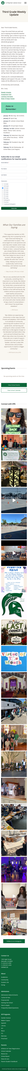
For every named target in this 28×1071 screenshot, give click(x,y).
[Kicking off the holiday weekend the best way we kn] (14, 527)
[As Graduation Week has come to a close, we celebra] (14, 474)
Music (3, 1031)
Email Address (5, 162)
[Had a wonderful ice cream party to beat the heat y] (14, 738)
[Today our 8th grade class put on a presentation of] (14, 685)
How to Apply (5, 1005)
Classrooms (4, 181)
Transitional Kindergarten (10, 204)
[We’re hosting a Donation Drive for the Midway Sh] (14, 579)
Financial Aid (5, 1000)
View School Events (14, 385)
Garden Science (6, 1018)
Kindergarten (7, 200)
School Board (5, 1056)
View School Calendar (14, 390)
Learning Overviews (7, 96)
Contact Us (4, 967)
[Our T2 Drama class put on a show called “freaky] (14, 790)
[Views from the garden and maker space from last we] (14, 843)
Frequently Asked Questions (10, 1008)
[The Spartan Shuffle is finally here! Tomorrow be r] (14, 896)
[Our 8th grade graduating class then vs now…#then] (14, 606)
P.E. (2, 1033)
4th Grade (6, 190)
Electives (4, 1036)
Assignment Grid (6, 94)
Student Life (5, 982)
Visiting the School (7, 1003)
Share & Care (5, 1059)
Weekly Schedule (6, 92)
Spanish (3, 1023)
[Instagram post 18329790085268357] (14, 500)
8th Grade (6, 198)
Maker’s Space (5, 1020)
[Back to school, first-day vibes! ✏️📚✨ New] (14, 421)
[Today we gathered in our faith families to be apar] (14, 817)
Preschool (6, 202)
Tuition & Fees (5, 997)
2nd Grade (6, 186)
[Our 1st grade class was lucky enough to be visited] (14, 922)
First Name (4, 168)
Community (4, 980)
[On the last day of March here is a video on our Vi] (14, 658)
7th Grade (6, 196)
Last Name (4, 175)
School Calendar (6, 1051)
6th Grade (6, 194)
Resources (4, 1054)
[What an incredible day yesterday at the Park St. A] (14, 447)
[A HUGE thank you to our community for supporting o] (14, 870)
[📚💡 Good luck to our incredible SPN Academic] (14, 764)
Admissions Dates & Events (9, 995)
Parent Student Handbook (9, 1061)
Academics (4, 977)
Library (3, 1025)
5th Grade (6, 192)
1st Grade (6, 184)
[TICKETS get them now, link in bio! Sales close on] (14, 632)
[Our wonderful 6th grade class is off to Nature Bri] (14, 711)
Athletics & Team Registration (10, 1048)
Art (2, 1028)
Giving (3, 985)
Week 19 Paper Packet (8, 99)
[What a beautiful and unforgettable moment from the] (14, 553)
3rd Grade (6, 188)
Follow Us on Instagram (14, 941)
